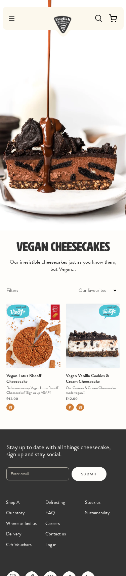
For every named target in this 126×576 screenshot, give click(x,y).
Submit (89, 474)
